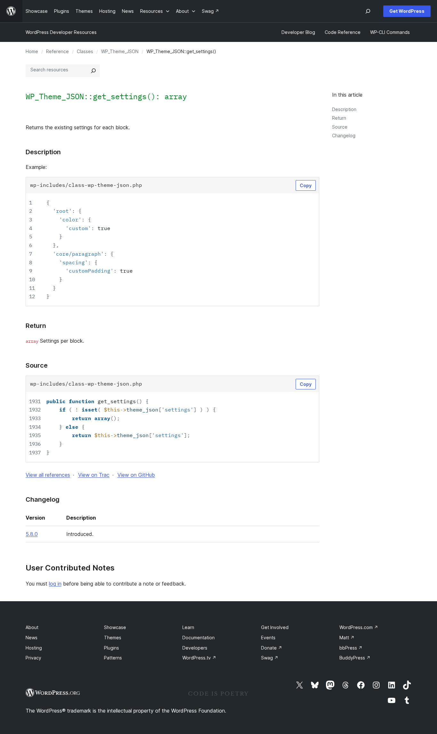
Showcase (115, 627)
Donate (271, 647)
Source (339, 127)
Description (344, 109)
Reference (57, 51)
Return (339, 118)
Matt (346, 637)
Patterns (113, 657)
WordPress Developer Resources (61, 32)
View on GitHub (136, 475)
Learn (188, 627)
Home (32, 51)
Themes (112, 637)
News (31, 637)
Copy (306, 185)
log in (55, 583)
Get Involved (275, 627)
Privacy (33, 657)
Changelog (343, 135)
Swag (269, 657)
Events (268, 637)
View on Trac (93, 475)
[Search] (93, 70)
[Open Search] (368, 11)
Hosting (34, 647)
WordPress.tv (199, 657)
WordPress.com (358, 627)
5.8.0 (32, 534)
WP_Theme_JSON (120, 51)
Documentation (198, 637)
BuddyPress (354, 657)
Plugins (111, 647)
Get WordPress (407, 11)
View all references (48, 475)
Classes (85, 51)
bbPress (350, 647)
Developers (194, 647)
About (32, 627)
